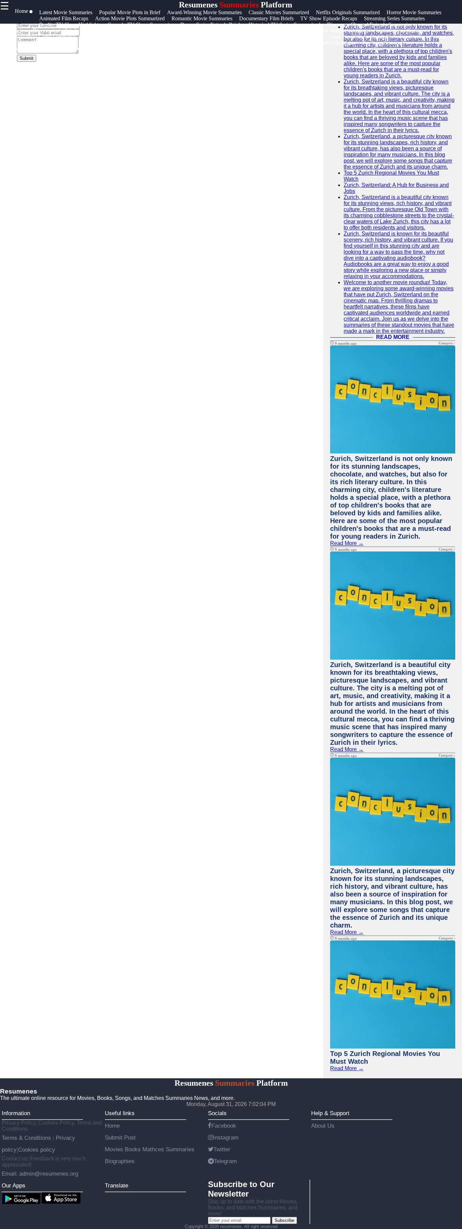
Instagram (225, 1137)
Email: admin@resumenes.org (40, 1173)
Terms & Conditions (27, 1137)
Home (112, 1125)
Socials (217, 1113)
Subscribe (284, 1220)
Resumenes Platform (235, 4)
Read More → (347, 543)
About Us (322, 1125)
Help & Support (330, 1113)
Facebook (223, 1125)
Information (16, 1113)
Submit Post (120, 1137)
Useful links (120, 1113)
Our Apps (13, 1185)
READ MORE (393, 337)
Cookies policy (36, 1149)
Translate (116, 1185)
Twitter (221, 1149)
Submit (26, 58)
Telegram (225, 1161)
